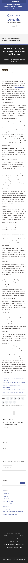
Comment (6, 427)
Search (13, 26)
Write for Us (6, 499)
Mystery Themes (14, 561)
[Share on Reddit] (3, 402)
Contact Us (6, 493)
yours (10, 9)
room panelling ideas (11, 405)
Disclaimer (6, 506)
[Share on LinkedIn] (15, 398)
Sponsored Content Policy (10, 514)
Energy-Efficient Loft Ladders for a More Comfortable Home (10, 39)
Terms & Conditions (8, 504)
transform (10, 407)
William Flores (14, 73)
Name (5, 442)
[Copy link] (14, 402)
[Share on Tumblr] (6, 402)
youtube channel (10, 6)
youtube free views (14, 4)
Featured (4, 70)
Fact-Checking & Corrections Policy (13, 511)
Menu (15, 32)
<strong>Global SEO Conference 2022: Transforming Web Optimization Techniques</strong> (14, 385)
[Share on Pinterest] (22, 398)
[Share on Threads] (10, 402)
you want (17, 9)
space (18, 405)
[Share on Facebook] (7, 398)
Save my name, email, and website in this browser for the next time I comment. (13, 462)
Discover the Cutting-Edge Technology (9, 413)
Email (5, 448)
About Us (5, 496)
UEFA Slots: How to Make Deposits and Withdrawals (20, 413)
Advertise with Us (8, 501)
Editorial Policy (7, 509)
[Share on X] (11, 398)
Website (5, 453)
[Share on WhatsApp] (18, 398)
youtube (20, 6)
